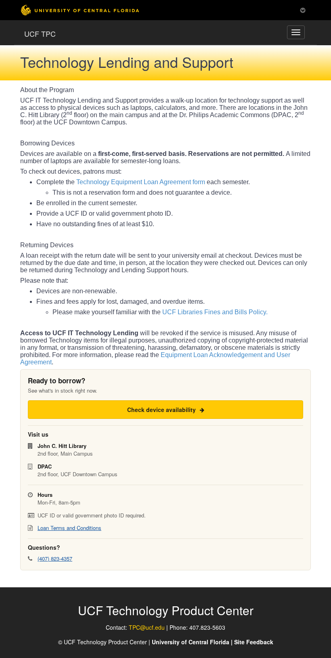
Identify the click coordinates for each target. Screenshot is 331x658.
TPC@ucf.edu (147, 627)
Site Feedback (253, 642)
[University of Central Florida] (80, 10)
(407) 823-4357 (55, 558)
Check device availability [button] (162, 410)
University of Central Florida (190, 642)
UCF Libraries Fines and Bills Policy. (215, 312)
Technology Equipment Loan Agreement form (140, 182)
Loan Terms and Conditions (69, 528)
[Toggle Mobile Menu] (303, 9)
